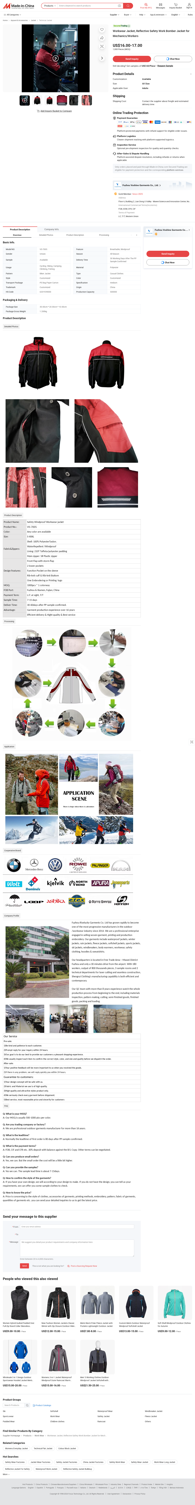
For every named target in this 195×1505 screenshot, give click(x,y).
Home (5, 20)
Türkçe (153, 1487)
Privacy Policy (139, 1494)
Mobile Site (159, 1484)
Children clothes (57, 1421)
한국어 (120, 1487)
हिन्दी (135, 1487)
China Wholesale (85, 1484)
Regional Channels (131, 1484)
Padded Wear (9, 1421)
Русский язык (72, 1487)
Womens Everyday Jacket (16, 1448)
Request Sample (165, 66)
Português (50, 1487)
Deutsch (92, 1487)
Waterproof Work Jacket (46, 1469)
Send (24, 1265)
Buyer (126, 14)
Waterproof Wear (105, 1411)
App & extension (157, 14)
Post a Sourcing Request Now (82, 1266)
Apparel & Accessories (19, 20)
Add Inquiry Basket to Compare (56, 111)
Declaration (127, 1494)
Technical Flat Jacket (43, 1448)
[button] (131, 235)
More (5, 1474)
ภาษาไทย (144, 1487)
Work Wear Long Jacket (164, 1462)
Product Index (146, 1484)
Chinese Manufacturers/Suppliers (63, 1484)
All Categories (13, 14)
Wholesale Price (101, 1484)
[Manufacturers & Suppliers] (18, 6)
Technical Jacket (45, 20)
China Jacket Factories (93, 1462)
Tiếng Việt (163, 1487)
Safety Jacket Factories (66, 1462)
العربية (112, 1487)
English (31, 1487)
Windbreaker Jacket (153, 1411)
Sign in (189, 7)
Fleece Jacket (151, 1416)
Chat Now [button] (175, 59)
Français (60, 1487)
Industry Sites (116, 1484)
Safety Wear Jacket (139, 1462)
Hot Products (27, 1484)
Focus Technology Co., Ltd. (78, 1494)
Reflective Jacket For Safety (17, 1469)
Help (141, 14)
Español (40, 1487)
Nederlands (102, 1487)
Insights (170, 1484)
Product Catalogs (43, 1405)
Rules (190, 14)
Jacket (33, 20)
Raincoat (101, 1421)
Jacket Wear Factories (40, 1462)
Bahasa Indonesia (177, 1487)
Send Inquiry (131, 59)
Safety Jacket (104, 1416)
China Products (42, 1484)
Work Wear (55, 1416)
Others (148, 1421)
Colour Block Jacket (67, 1448)
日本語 (128, 1487)
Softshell (54, 1411)
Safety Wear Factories (15, 1462)
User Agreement (113, 1494)
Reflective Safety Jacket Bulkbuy (77, 1469)
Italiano (83, 1487)
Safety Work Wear (117, 1462)
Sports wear (8, 1416)
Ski (4, 1411)
